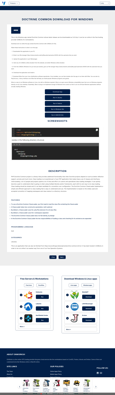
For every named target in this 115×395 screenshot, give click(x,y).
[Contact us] (101, 373)
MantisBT (85, 292)
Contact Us (10, 377)
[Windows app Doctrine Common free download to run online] (15, 30)
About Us (9, 374)
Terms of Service (55, 377)
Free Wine (41, 285)
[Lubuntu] (28, 306)
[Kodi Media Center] (28, 318)
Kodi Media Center (42, 315)
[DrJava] (75, 318)
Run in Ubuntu (57, 97)
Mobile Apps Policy (56, 374)
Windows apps (87, 285)
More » (22, 326)
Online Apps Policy (56, 371)
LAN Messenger (87, 304)
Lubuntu (38, 304)
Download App (57, 92)
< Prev (53, 257)
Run (42, 297)
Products (13, 3)
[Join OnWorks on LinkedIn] (98, 373)
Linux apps (74, 285)
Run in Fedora (57, 103)
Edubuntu (39, 292)
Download (89, 297)
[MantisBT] (75, 295)
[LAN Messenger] (75, 306)
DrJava (84, 315)
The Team (10, 371)
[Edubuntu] (28, 295)
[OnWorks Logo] (4, 3)
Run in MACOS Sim (57, 115)
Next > (62, 257)
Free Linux (29, 285)
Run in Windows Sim (57, 109)
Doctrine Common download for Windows (57, 19)
